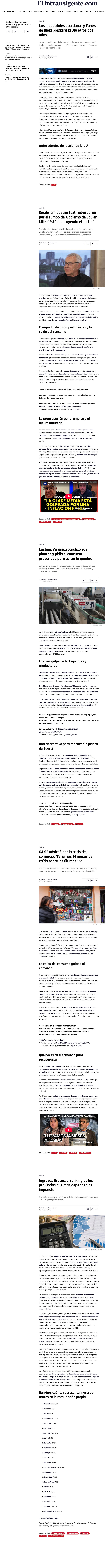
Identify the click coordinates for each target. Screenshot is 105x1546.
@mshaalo (60, 1040)
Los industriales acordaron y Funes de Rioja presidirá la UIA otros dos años (18, 24)
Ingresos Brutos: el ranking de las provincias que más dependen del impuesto (17, 79)
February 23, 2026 (78, 815)
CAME (51, 932)
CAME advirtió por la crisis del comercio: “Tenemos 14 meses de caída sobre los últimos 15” (17, 68)
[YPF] (69, 71)
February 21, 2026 (71, 735)
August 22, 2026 (76, 1046)
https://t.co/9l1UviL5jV (58, 1043)
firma (52, 638)
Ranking (43, 1536)
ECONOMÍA (39, 11)
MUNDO (61, 11)
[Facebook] (9, 32)
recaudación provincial (57, 1536)
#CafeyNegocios (47, 1040)
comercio (92, 932)
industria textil (45, 522)
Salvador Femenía (60, 932)
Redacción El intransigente (49, 56)
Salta (92, 1297)
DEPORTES (71, 11)
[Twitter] (15, 32)
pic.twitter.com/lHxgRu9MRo (79, 1043)
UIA (79, 81)
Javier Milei (86, 298)
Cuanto (73, 1379)
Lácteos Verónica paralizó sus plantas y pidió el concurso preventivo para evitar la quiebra (18, 58)
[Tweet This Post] (88, 57)
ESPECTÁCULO (86, 11)
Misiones (75, 1297)
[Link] (92, 57)
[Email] (28, 32)
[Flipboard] (21, 32)
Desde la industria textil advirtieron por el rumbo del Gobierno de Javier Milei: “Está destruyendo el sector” (17, 47)
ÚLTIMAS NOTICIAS (12, 11)
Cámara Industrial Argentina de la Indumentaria (68, 295)
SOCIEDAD (50, 11)
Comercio (64, 1153)
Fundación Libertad (59, 1533)
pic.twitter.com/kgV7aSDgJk (50, 732)
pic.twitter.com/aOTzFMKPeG (69, 406)
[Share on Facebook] (83, 57)
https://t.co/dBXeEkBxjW (68, 729)
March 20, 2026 (74, 409)
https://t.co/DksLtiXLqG (48, 406)
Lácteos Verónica (61, 632)
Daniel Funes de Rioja (80, 78)
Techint (65, 116)
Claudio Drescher (88, 519)
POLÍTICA (27, 11)
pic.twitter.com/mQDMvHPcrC (82, 812)
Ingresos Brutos (45, 1309)
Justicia (42, 640)
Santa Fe (80, 824)
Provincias (85, 1533)
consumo (73, 1153)
